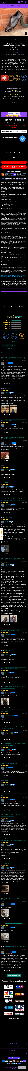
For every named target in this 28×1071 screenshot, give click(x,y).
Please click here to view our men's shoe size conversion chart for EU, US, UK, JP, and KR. (13, 276)
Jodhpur (7, 863)
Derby (6, 482)
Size (7, 150)
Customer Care (13, 1046)
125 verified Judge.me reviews (13, 91)
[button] (7, 320)
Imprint (13, 1053)
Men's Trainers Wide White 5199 (13, 923)
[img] (14, 90)
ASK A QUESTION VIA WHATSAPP (14, 292)
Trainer (7, 465)
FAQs (14, 298)
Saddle (6, 780)
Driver (6, 795)
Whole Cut (7, 388)
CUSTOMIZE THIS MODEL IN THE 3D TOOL (14, 167)
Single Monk (8, 650)
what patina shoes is (20, 228)
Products (13, 1043)
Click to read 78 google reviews (14, 123)
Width (18, 150)
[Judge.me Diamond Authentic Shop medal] (6, 336)
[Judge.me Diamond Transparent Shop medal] (14, 336)
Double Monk (8, 517)
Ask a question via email (14, 301)
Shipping (12, 54)
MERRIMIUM (14, 41)
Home (13, 39)
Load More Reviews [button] (14, 975)
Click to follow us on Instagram (14, 145)
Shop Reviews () (7, 348)
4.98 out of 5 (18, 316)
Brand (13, 1050)
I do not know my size (14, 290)
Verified (13, 341)
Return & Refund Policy (14, 295)
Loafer (6, 711)
